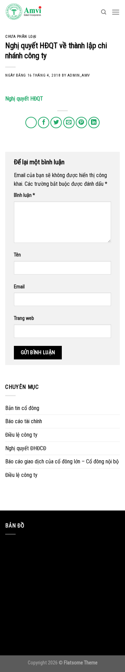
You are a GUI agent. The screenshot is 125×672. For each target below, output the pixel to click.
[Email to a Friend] (69, 122)
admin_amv (78, 75)
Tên (17, 255)
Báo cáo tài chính (23, 421)
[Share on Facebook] (43, 122)
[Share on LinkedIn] (94, 122)
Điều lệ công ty (21, 434)
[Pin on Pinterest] (81, 122)
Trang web (24, 318)
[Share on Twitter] (56, 122)
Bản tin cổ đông (22, 408)
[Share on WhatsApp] (31, 122)
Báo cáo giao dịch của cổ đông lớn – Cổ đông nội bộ (62, 461)
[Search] (103, 12)
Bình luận (24, 195)
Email (19, 287)
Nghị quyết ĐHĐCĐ (25, 448)
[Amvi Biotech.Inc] (40, 12)
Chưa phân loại (20, 36)
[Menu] (115, 11)
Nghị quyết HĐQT (24, 98)
